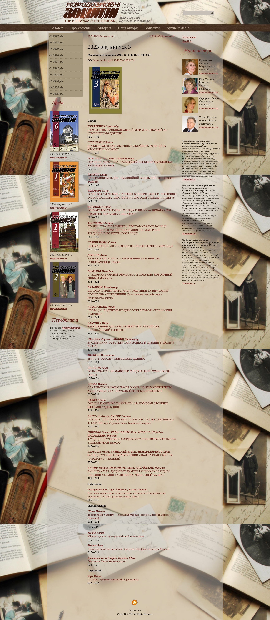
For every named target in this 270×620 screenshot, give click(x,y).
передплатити (71, 327)
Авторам (104, 28)
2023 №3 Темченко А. (101, 36)
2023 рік (58, 74)
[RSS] (135, 602)
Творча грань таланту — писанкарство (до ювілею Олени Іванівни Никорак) (128, 515)
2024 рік (58, 81)
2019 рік (58, 48)
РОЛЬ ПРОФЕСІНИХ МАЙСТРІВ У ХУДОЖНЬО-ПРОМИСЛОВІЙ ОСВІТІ (129, 371)
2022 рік (58, 68)
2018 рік (58, 42)
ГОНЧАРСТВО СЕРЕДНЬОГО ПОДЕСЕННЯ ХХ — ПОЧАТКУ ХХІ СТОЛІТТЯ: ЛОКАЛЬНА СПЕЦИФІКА (129, 210)
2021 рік (58, 61)
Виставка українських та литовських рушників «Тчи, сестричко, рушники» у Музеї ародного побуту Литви (127, 493)
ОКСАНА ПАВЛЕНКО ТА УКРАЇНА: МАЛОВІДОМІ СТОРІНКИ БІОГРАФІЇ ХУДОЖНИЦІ (128, 403)
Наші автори (128, 28)
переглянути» (59, 157)
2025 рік (58, 87)
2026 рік (58, 93)
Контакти (152, 28)
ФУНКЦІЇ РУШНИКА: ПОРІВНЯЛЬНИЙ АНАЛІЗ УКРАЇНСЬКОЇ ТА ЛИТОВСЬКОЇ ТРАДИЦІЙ (130, 455)
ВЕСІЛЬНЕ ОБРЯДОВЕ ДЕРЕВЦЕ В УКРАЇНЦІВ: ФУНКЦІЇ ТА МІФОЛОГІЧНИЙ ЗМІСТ (127, 146)
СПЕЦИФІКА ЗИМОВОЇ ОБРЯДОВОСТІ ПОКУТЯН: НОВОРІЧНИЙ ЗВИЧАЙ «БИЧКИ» (130, 275)
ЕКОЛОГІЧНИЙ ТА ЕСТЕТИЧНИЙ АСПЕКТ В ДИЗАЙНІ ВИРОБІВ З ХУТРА (131, 342)
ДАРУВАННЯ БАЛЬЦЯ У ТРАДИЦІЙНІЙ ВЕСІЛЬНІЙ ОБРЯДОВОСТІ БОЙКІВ (131, 178)
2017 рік (58, 36)
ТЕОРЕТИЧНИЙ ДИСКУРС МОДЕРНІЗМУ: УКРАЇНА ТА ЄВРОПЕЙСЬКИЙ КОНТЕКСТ (123, 326)
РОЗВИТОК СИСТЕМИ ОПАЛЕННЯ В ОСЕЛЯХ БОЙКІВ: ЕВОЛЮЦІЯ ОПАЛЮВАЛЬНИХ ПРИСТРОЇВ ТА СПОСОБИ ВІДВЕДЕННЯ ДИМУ (132, 194)
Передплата (135, 610)
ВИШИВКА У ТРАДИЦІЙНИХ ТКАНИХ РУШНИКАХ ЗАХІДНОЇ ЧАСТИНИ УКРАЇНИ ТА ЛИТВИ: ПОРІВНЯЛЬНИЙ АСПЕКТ (129, 471)
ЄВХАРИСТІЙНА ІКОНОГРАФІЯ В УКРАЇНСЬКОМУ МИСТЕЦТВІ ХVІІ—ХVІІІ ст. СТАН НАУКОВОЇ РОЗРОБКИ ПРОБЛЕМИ (130, 387)
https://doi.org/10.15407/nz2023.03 (113, 60)
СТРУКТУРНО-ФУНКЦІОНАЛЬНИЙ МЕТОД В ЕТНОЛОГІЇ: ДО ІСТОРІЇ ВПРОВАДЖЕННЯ (128, 130)
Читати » (188, 179)
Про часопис (80, 28)
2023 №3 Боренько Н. (163, 36)
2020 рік (58, 55)
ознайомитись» (208, 73)
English (186, 41)
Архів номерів (178, 28)
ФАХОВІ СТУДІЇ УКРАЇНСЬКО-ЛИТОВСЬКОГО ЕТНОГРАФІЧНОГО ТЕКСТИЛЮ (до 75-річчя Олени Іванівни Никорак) (131, 419)
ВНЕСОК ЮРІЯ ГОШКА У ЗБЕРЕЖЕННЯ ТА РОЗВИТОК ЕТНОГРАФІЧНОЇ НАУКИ (124, 259)
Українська (189, 37)
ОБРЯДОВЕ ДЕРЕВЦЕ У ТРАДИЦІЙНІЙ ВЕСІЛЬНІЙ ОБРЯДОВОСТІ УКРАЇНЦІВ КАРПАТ (130, 162)
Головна (56, 28)
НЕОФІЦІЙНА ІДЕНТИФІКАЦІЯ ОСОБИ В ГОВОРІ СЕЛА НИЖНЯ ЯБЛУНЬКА (130, 310)
